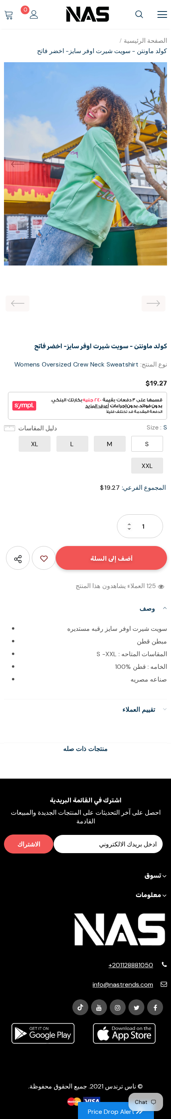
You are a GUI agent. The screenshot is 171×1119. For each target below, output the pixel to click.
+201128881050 (131, 965)
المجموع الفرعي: (144, 487)
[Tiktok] (80, 1007)
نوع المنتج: (153, 364)
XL (34, 444)
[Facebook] (155, 1007)
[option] (85, 163)
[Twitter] (136, 1007)
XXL (147, 466)
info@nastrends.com (123, 984)
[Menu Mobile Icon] (162, 14)
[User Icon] (34, 14)
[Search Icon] (139, 15)
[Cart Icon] (9, 14)
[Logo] (87, 14)
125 (151, 586)
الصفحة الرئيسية (145, 40)
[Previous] (17, 164)
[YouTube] (99, 1007)
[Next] (153, 164)
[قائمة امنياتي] (44, 558)
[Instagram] (118, 1007)
